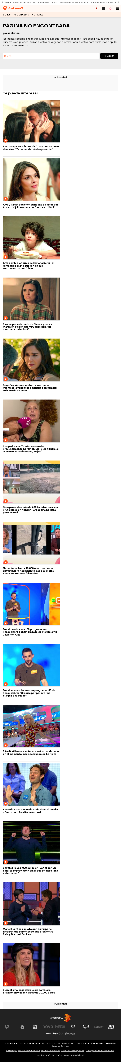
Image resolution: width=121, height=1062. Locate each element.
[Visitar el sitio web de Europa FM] (98, 1027)
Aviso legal (11, 1050)
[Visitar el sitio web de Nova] (48, 1027)
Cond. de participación (72, 1050)
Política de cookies (50, 1050)
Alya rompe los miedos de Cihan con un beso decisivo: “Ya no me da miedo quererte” (31, 148)
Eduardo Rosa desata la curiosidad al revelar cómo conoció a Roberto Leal (30, 811)
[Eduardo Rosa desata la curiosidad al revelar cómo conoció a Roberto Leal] (31, 784)
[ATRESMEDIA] (60, 1017)
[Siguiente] (119, 2)
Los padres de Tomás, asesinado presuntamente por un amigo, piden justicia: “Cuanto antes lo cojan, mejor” (31, 449)
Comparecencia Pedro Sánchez (74, 2)
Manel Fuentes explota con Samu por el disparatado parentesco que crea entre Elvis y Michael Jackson (28, 932)
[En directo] (96, 8)
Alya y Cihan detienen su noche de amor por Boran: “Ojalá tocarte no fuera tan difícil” (30, 206)
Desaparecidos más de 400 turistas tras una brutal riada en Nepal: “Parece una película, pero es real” (30, 510)
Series (7, 15)
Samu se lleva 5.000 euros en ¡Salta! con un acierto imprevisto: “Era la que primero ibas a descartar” (30, 871)
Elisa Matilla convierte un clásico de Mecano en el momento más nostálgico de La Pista (31, 752)
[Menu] (117, 8)
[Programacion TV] (103, 8)
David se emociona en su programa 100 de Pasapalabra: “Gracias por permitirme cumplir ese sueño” (29, 693)
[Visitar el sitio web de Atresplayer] (54, 1033)
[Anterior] (2, 2)
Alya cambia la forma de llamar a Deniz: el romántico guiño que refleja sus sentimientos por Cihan (28, 266)
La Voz (54, 2)
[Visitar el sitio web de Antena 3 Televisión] (10, 1027)
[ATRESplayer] (110, 8)
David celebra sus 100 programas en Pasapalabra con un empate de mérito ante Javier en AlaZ (30, 632)
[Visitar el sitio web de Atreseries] (73, 1027)
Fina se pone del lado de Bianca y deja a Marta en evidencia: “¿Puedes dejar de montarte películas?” (27, 327)
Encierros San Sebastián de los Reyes (31, 2)
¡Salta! (8, 2)
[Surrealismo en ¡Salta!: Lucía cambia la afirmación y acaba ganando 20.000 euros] (31, 965)
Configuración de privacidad (100, 1050)
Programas (21, 15)
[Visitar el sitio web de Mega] (60, 1027)
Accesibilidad (77, 1055)
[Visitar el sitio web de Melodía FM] (111, 1027)
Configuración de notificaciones (53, 1055)
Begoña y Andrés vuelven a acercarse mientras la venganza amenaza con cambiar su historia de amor (30, 388)
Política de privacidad (29, 1050)
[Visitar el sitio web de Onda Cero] (86, 1027)
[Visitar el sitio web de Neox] (35, 1027)
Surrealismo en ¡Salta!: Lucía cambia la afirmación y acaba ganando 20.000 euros (29, 991)
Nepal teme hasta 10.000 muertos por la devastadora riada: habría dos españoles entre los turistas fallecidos (28, 571)
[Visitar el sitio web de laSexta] (22, 1027)
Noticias (37, 15)
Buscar (109, 55)
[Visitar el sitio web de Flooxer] (70, 1033)
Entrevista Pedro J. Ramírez (104, 2)
